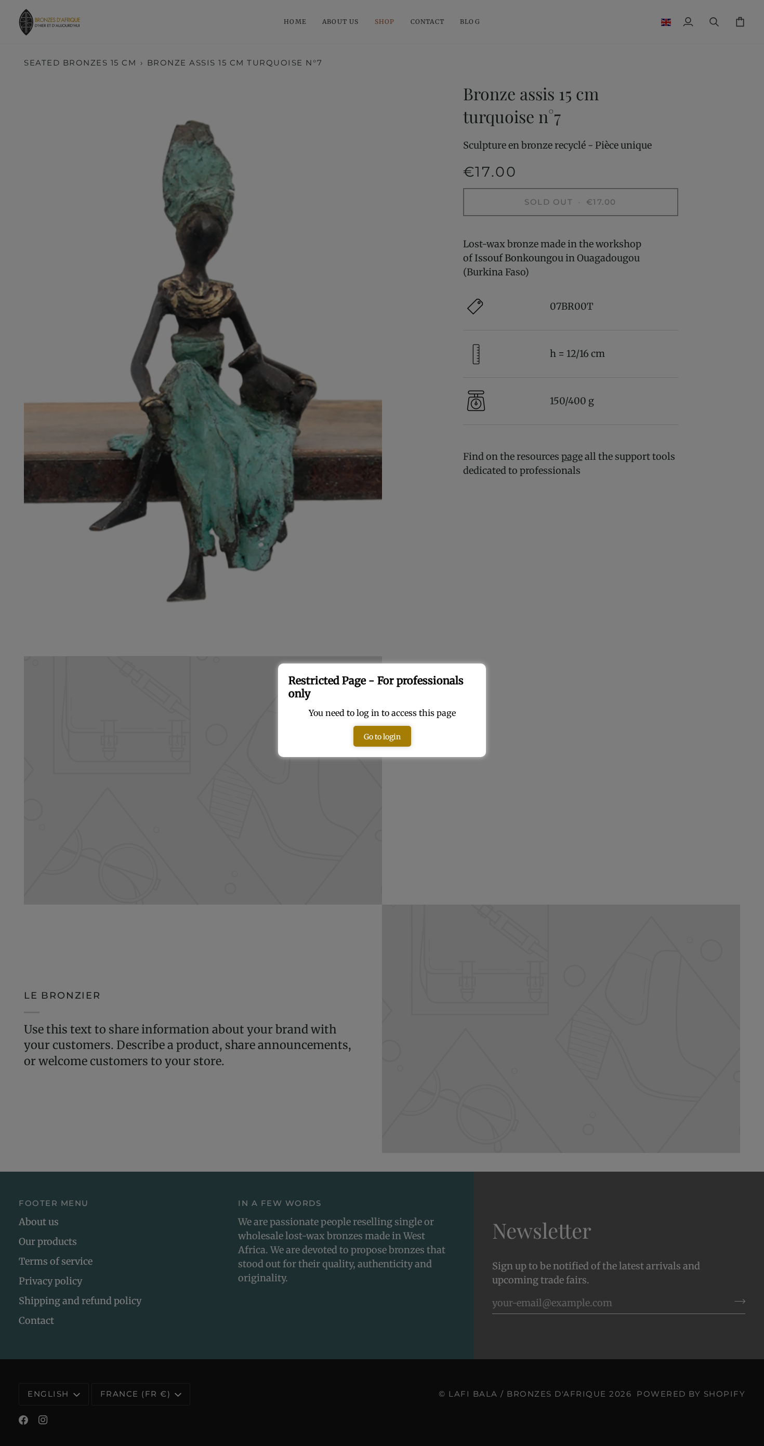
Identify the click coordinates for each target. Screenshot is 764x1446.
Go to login (382, 736)
